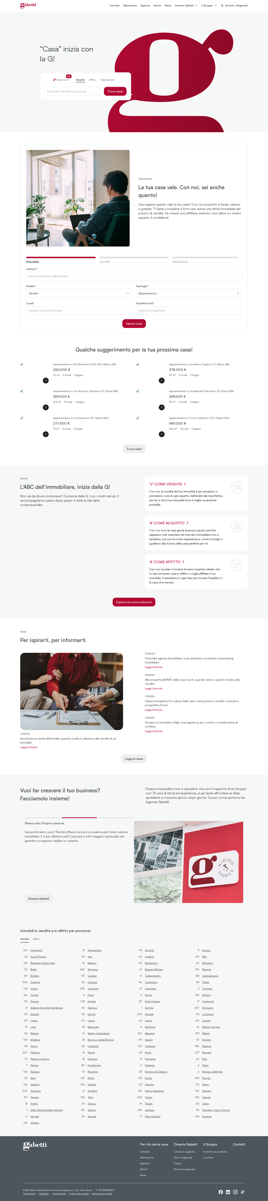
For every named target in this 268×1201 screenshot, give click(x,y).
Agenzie (145, 5)
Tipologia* (142, 286)
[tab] (61, 261)
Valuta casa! (134, 323)
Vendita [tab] (80, 79)
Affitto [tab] (92, 79)
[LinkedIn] (228, 1192)
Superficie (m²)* (145, 303)
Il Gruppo (207, 5)
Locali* (30, 303)
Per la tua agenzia (184, 1169)
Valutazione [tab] (107, 79)
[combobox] (72, 91)
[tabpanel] (134, 298)
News (168, 5)
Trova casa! (115, 91)
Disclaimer (44, 1193)
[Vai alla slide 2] (79, 817)
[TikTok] (242, 1192)
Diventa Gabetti (184, 5)
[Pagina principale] (28, 6)
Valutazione (130, 5)
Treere (177, 1163)
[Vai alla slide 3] (116, 817)
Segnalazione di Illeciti (102, 1193)
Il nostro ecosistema (215, 1151)
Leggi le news (134, 759)
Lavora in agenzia (184, 1151)
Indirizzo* (31, 269)
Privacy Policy (29, 1193)
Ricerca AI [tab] (64, 79)
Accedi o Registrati (236, 5)
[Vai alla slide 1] (42, 817)
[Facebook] (221, 1192)
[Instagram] (235, 1192)
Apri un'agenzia (183, 1157)
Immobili (114, 5)
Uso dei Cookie (59, 1193)
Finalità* (31, 286)
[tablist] (85, 78)
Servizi (157, 5)
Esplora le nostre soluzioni (134, 602)
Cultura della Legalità (79, 1193)
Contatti (239, 1144)
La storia (208, 1157)
